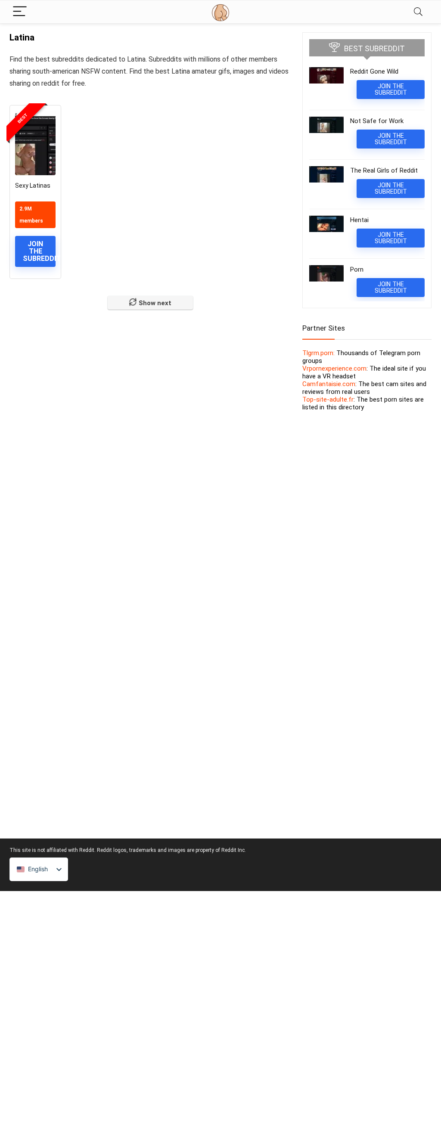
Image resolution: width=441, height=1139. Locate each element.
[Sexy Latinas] (35, 143)
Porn (356, 269)
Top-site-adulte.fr (328, 399)
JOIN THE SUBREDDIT (39, 251)
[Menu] (19, 11)
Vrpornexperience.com (334, 368)
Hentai (359, 220)
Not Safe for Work (377, 121)
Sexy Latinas (32, 185)
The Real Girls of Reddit (384, 170)
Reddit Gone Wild (374, 71)
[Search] (418, 11)
